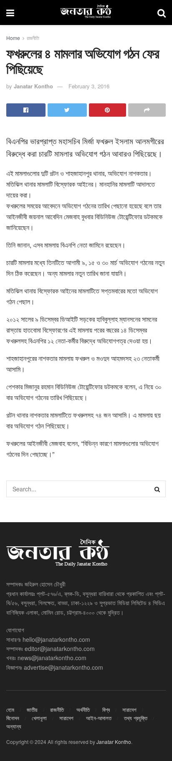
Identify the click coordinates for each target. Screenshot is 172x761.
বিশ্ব (106, 709)
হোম (10, 709)
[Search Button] (157, 489)
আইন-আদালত (98, 718)
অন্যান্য (13, 726)
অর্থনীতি (83, 709)
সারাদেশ (129, 709)
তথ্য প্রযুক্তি (135, 718)
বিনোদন (12, 718)
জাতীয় (32, 709)
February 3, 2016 (88, 86)
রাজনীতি (33, 37)
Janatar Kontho (33, 86)
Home (13, 37)
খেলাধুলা (39, 718)
